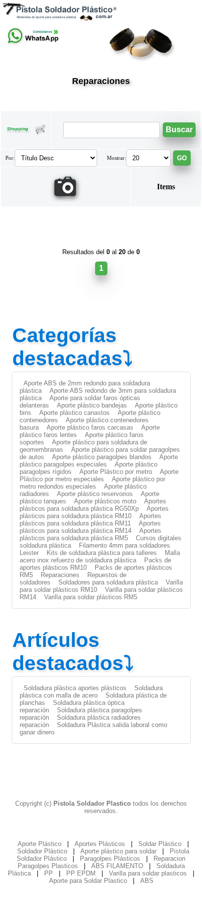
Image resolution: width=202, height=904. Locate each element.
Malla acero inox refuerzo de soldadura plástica (100, 556)
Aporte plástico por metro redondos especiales (92, 482)
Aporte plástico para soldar (118, 851)
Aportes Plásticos (100, 843)
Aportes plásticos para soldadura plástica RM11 (90, 519)
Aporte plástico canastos (74, 412)
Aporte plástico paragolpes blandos (102, 457)
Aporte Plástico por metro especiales (99, 475)
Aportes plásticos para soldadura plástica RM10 (94, 512)
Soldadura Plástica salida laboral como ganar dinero (93, 728)
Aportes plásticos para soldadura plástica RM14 (90, 527)
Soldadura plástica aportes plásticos (75, 688)
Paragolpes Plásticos (110, 858)
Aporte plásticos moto (105, 501)
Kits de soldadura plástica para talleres (102, 552)
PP (48, 873)
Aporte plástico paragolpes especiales (99, 460)
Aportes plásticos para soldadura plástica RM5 (90, 534)
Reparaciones (60, 575)
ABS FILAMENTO (117, 866)
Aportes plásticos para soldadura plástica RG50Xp (93, 504)
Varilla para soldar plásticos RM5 (90, 597)
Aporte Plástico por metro (115, 471)
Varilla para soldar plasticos (148, 873)
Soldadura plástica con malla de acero (91, 691)
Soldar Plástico (159, 843)
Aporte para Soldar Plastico (88, 880)
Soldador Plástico (42, 851)
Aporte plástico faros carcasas (90, 427)
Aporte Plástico (39, 843)
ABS (146, 880)
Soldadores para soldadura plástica (108, 582)
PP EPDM (81, 873)
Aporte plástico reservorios (95, 493)
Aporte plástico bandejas (92, 405)
